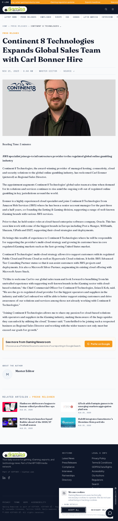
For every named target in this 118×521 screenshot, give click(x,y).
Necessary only (98, 510)
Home (4, 26)
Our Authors (98, 475)
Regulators (97, 479)
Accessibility (98, 471)
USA (67, 17)
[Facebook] (8, 477)
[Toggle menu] (113, 9)
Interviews (107, 17)
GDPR (25, 502)
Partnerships (68, 475)
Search (95, 484)
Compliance (45, 17)
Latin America (90, 17)
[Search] (106, 9)
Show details (71, 504)
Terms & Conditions (102, 462)
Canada (76, 17)
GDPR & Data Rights (102, 466)
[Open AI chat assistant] (110, 513)
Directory (67, 479)
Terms (17, 502)
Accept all (73, 510)
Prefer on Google (100, 344)
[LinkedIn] (4, 477)
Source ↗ (68, 71)
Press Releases (28, 17)
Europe (58, 17)
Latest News (10, 17)
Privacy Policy (99, 458)
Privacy (6, 502)
